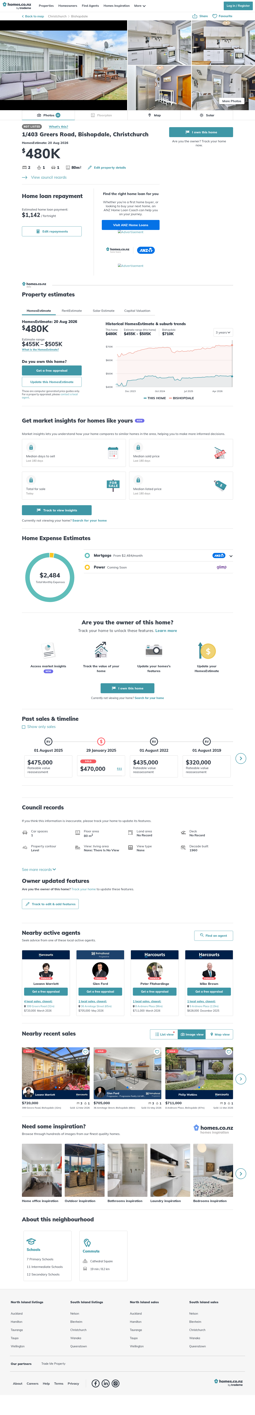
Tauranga (17, 1330)
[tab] (39, 310)
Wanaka (75, 1338)
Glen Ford (100, 984)
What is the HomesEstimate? (40, 349)
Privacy (73, 1383)
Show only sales (41, 726)
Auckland (17, 1313)
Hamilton (16, 1322)
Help (46, 1383)
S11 (119, 768)
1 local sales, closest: (92, 1001)
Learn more (166, 630)
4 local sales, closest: (38, 1001)
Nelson (74, 1313)
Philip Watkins (171, 1092)
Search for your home (89, 520)
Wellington (18, 1346)
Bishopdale (79, 16)
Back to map (34, 16)
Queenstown (78, 1346)
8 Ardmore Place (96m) (149, 1006)
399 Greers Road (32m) (40, 1006)
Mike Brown (209, 984)
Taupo (15, 1338)
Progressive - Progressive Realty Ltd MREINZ (126, 1096)
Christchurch (57, 16)
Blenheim (76, 1322)
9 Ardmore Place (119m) (204, 1006)
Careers (32, 1383)
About (17, 1383)
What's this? (58, 127)
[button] (158, 555)
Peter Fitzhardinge (154, 984)
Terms (58, 1383)
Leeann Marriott (46, 984)
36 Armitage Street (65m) (96, 1006)
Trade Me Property (53, 1363)
